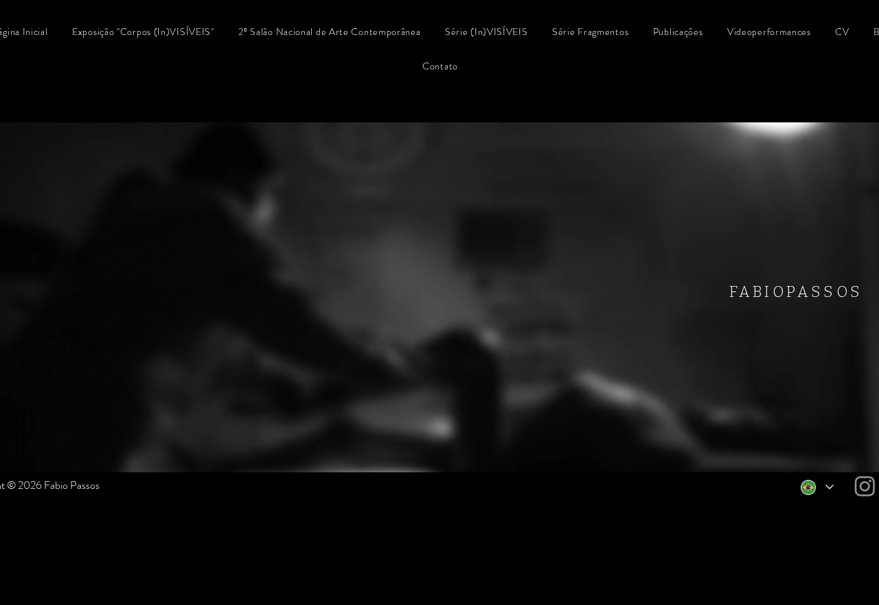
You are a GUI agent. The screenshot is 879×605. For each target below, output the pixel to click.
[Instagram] (865, 485)
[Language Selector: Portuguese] (816, 487)
